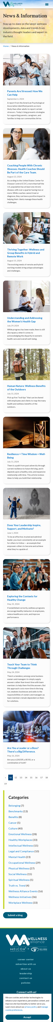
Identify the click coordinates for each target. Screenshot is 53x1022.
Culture (12, 828)
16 (36, 777)
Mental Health (16, 856)
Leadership (26, 973)
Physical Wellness (18, 868)
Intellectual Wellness (20, 845)
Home (6, 46)
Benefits (13, 817)
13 (21, 777)
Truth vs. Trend (17, 885)
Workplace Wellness (20, 902)
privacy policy (31, 1007)
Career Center (26, 959)
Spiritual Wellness (19, 879)
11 (11, 777)
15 (31, 777)
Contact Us (25, 978)
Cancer (12, 822)
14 (26, 777)
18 (46, 777)
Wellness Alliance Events (23, 891)
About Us (26, 968)
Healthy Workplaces (20, 839)
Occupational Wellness (21, 862)
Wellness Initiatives (19, 896)
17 (41, 777)
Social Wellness (17, 874)
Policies (25, 982)
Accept (27, 1017)
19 (5, 783)
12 (16, 777)
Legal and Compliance (21, 851)
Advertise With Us (26, 964)
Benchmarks (15, 811)
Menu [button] (46, 4)
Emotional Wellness (20, 834)
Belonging (14, 805)
